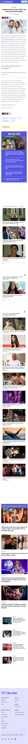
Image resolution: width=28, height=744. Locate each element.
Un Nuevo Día (17, 77)
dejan (13, 121)
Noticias (14, 7)
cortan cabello (5, 121)
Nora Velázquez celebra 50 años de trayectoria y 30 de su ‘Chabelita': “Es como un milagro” (18, 659)
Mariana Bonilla (16, 14)
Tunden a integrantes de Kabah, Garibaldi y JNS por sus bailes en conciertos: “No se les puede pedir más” (19, 619)
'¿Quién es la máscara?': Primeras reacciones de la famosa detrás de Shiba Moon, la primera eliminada (13, 606)
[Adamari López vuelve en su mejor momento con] (14, 515)
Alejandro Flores (15, 624)
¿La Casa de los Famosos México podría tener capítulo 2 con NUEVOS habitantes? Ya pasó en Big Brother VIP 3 (14, 153)
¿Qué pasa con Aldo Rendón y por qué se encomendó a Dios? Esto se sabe (14, 167)
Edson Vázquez (15, 664)
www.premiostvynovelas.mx (7, 107)
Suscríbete (24, 1)
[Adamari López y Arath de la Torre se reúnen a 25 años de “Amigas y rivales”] (14, 542)
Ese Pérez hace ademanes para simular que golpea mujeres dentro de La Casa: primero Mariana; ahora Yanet (19, 646)
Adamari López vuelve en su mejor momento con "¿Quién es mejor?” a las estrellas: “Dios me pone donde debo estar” (14, 528)
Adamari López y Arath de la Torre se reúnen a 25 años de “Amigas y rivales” (14, 554)
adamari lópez (5, 118)
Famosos (3, 525)
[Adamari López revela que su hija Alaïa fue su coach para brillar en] (14, 566)
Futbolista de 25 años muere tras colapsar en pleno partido (14, 179)
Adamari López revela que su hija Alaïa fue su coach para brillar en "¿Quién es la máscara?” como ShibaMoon (13, 579)
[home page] (8, 2)
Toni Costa (13, 118)
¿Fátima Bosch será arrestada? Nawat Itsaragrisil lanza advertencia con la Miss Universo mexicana (19, 633)
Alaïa (19, 118)
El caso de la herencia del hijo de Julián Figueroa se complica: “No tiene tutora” (13, 173)
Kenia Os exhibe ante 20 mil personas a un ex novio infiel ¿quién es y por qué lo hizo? (14, 160)
